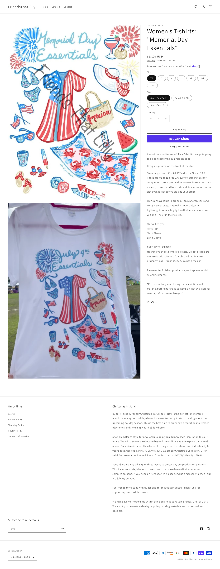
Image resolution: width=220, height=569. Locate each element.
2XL (203, 78)
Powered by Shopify (204, 559)
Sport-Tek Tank (158, 98)
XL (191, 78)
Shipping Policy (16, 425)
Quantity (151, 112)
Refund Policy (15, 419)
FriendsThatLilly (190, 559)
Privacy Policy (15, 430)
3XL (152, 85)
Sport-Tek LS (157, 105)
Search (11, 413)
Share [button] (154, 301)
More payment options (179, 146)
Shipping (151, 60)
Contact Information (18, 436)
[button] (196, 6)
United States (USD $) (20, 557)
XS (151, 78)
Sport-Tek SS (182, 98)
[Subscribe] (62, 528)
